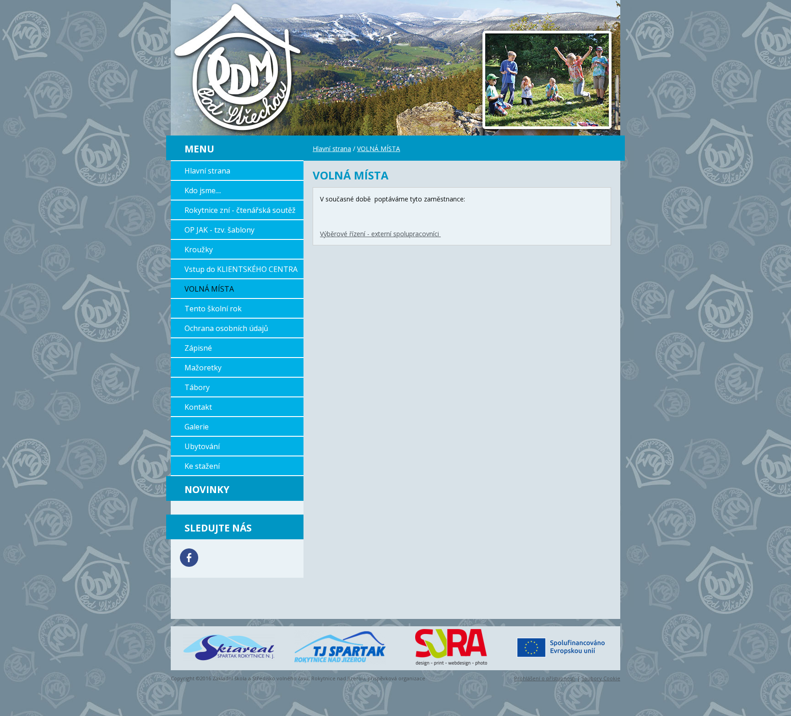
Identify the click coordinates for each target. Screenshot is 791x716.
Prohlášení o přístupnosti (544, 678)
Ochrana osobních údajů (226, 328)
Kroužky (198, 249)
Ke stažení (202, 466)
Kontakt (198, 407)
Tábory (197, 387)
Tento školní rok (213, 309)
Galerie (196, 427)
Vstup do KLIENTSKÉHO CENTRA (241, 269)
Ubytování (202, 446)
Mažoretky (203, 368)
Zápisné (198, 348)
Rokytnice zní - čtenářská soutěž (240, 210)
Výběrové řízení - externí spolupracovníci (380, 233)
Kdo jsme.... (202, 190)
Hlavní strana (207, 171)
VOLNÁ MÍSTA (209, 289)
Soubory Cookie (600, 678)
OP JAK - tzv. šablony (219, 230)
